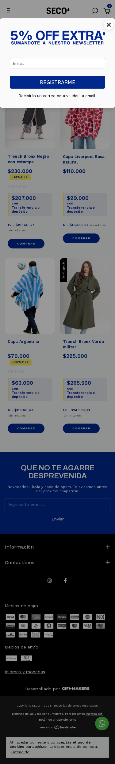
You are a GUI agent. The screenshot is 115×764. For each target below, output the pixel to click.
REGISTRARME (57, 82)
